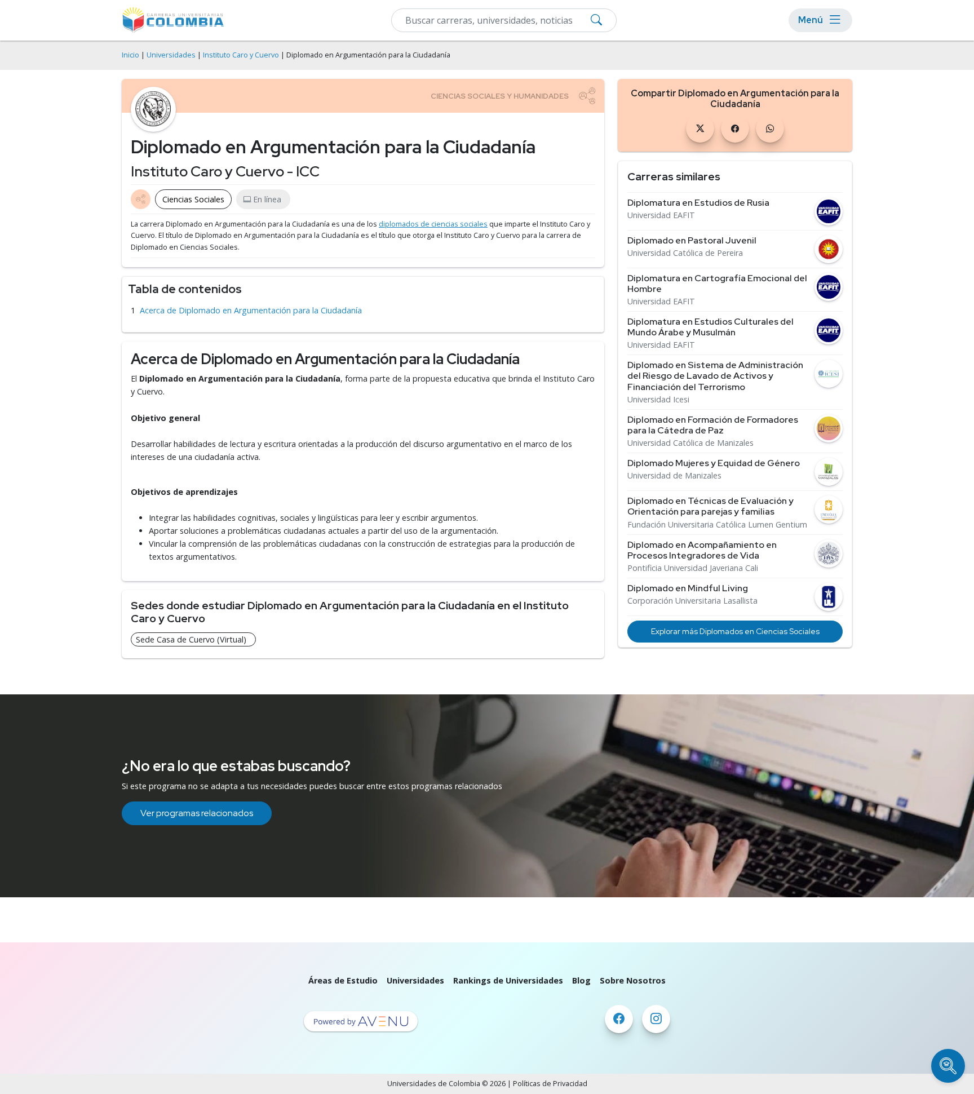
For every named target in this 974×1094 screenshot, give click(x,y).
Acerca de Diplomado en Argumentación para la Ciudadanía (251, 310)
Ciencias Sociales (193, 199)
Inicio (130, 55)
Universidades (171, 55)
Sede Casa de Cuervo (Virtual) (191, 639)
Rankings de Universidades (508, 980)
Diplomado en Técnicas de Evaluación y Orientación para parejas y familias (710, 506)
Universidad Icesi (658, 400)
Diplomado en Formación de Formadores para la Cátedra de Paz (712, 425)
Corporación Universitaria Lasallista (692, 601)
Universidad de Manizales (674, 476)
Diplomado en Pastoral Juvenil (691, 240)
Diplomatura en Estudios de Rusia (698, 202)
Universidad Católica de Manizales (690, 443)
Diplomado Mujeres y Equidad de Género (713, 463)
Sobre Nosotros (633, 980)
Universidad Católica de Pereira (685, 253)
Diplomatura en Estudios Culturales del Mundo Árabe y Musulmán (710, 327)
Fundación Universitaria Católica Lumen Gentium (717, 525)
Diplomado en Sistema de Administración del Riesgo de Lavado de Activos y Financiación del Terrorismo (715, 376)
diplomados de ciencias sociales (433, 224)
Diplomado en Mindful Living (687, 588)
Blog (581, 980)
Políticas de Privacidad (550, 1083)
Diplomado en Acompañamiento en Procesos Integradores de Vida (702, 550)
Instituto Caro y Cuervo (241, 55)
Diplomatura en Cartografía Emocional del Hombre (717, 283)
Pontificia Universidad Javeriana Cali (692, 568)
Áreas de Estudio (343, 980)
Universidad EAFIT (661, 215)
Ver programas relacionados (196, 813)
